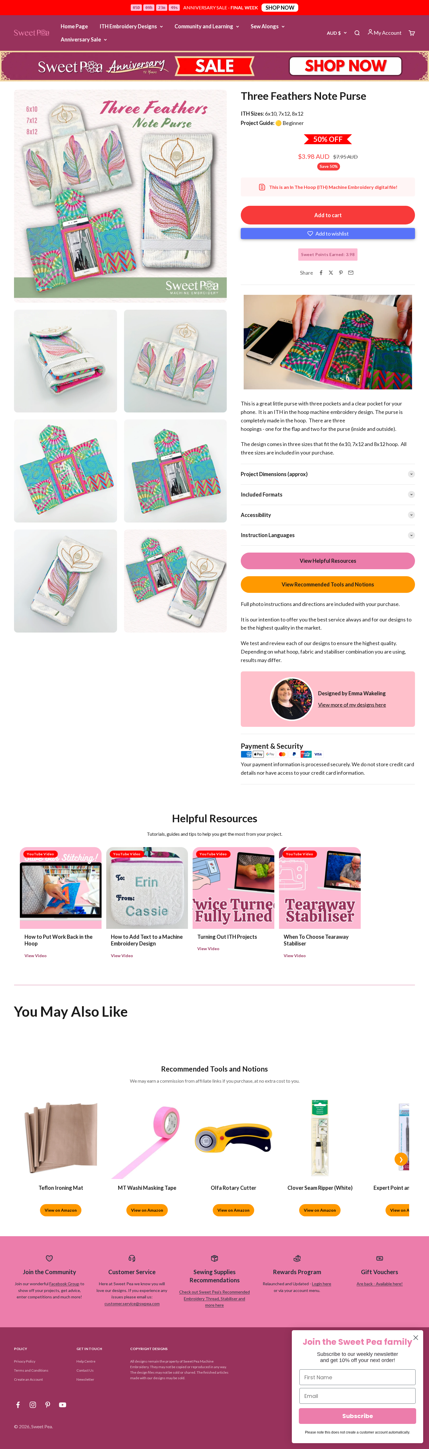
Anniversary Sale (81, 39)
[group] (214, 66)
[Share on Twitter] (331, 273)
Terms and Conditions (31, 1370)
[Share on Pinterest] (341, 273)
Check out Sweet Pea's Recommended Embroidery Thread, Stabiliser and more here (214, 1298)
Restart (278, 384)
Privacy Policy (24, 1361)
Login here (321, 1283)
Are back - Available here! (380, 1283)
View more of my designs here (352, 704)
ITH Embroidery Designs (128, 26)
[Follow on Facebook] (18, 1405)
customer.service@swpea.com (132, 1303)
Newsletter (85, 1379)
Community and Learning (204, 26)
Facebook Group (64, 1283)
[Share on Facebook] (321, 273)
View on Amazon (61, 1210)
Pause (254, 384)
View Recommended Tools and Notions (328, 584)
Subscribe (357, 1416)
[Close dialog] (416, 1338)
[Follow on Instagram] (33, 1405)
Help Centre (85, 1361)
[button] (328, 233)
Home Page (74, 26)
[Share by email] (351, 273)
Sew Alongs (265, 26)
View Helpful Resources (328, 561)
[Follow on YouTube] (63, 1405)
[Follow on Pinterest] (48, 1405)
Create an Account (28, 1379)
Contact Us (85, 1370)
